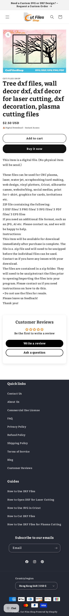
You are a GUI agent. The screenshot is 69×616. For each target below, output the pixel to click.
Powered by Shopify (46, 612)
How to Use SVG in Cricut (24, 508)
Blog (10, 459)
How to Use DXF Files (21, 491)
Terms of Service (18, 451)
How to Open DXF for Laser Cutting (30, 499)
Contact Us (14, 393)
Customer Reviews (19, 468)
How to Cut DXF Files (21, 516)
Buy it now (35, 149)
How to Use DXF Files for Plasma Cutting (34, 524)
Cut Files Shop (28, 612)
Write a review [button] (34, 343)
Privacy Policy (16, 426)
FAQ (10, 418)
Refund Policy (16, 435)
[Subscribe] (56, 548)
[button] (7, 17)
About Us (13, 401)
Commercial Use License (23, 410)
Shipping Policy (17, 443)
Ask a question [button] (34, 352)
